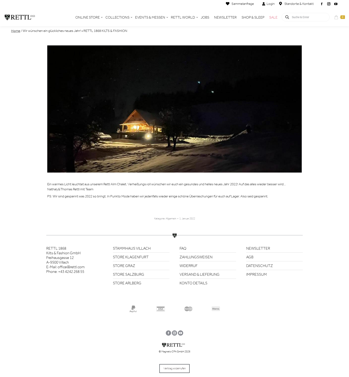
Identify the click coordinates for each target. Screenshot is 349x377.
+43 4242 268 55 (71, 271)
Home (15, 31)
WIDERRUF (189, 265)
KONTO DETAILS (193, 283)
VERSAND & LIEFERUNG (200, 274)
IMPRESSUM (256, 274)
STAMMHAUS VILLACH (132, 248)
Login (271, 4)
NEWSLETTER (258, 248)
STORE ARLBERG (127, 283)
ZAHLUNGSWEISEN (196, 257)
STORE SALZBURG (128, 274)
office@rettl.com (71, 267)
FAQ (183, 248)
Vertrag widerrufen (174, 368)
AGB (249, 257)
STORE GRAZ (124, 265)
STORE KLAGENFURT (131, 257)
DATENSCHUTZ (259, 265)
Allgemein (171, 218)
